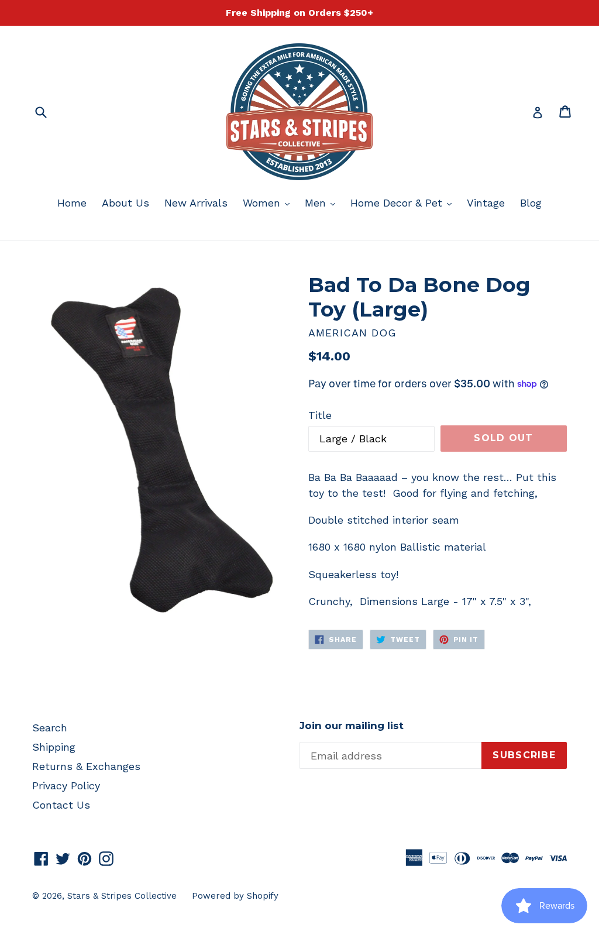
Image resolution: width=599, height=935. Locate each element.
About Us (125, 203)
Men (323, 202)
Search (49, 727)
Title (320, 415)
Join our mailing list (352, 725)
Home (72, 203)
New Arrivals (196, 203)
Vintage (486, 203)
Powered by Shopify (235, 896)
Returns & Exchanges (86, 766)
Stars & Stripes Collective (122, 896)
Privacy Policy (66, 785)
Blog (531, 203)
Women (269, 202)
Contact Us (61, 805)
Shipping (53, 747)
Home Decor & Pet (403, 202)
